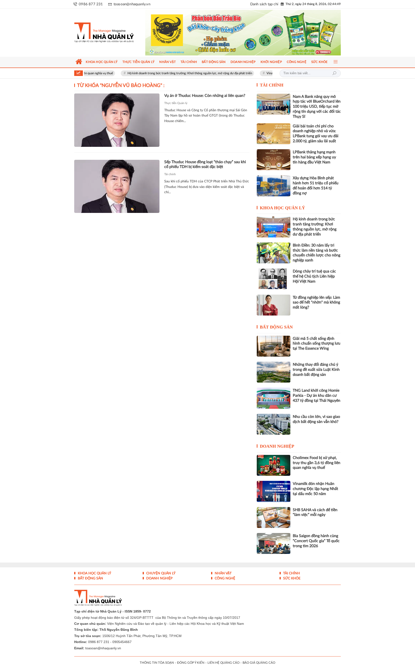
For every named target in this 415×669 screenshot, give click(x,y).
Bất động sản (276, 327)
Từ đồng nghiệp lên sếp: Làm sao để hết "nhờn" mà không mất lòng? (316, 303)
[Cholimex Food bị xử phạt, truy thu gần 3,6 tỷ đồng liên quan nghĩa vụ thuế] (273, 465)
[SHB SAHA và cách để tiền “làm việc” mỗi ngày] (273, 517)
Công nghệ (224, 578)
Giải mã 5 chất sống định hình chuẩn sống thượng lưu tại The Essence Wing (316, 344)
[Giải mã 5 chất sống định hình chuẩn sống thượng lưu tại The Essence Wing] (273, 346)
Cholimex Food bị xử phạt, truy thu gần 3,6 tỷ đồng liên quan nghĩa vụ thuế (316, 463)
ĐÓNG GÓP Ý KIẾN (190, 662)
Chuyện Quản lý (160, 573)
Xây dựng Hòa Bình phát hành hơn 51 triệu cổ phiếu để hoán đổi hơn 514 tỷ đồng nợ (315, 185)
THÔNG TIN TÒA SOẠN (157, 662)
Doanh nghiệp (277, 446)
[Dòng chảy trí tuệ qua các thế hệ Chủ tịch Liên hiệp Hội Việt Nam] (273, 278)
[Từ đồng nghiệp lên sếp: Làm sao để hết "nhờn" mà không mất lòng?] (273, 305)
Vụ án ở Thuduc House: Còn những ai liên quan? (204, 96)
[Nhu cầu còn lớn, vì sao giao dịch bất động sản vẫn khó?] (273, 424)
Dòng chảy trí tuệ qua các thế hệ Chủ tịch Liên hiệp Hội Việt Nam (314, 276)
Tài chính (170, 174)
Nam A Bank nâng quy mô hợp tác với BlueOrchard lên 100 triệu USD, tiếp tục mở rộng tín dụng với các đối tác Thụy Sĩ (317, 106)
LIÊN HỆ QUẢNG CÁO (223, 662)
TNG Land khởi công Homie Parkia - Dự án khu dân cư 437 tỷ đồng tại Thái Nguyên (316, 396)
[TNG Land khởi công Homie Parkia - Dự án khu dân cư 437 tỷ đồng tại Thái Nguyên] (273, 398)
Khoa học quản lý (282, 207)
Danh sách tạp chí (264, 4)
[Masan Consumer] (252, 33)
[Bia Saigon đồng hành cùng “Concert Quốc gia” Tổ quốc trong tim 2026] (273, 543)
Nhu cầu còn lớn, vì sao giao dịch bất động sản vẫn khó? (316, 419)
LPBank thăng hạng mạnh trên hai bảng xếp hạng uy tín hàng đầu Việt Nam (314, 157)
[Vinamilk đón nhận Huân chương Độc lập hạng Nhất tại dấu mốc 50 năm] (273, 491)
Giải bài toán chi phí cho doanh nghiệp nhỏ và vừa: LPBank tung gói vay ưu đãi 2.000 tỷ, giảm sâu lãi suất (315, 133)
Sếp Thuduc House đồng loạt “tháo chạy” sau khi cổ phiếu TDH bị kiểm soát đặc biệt (205, 164)
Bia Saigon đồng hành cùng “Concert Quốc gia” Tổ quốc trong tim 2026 (316, 541)
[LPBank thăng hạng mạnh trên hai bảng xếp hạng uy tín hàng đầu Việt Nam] (273, 159)
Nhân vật (223, 573)
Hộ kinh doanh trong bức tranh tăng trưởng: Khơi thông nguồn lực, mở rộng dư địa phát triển (169, 73)
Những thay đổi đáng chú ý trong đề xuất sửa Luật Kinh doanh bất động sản (316, 370)
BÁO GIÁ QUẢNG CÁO (259, 662)
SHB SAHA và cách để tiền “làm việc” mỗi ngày (315, 512)
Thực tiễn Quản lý (175, 103)
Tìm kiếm (334, 73)
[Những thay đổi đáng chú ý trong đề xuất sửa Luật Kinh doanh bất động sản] (273, 372)
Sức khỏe (291, 578)
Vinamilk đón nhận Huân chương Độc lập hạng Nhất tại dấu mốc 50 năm (315, 489)
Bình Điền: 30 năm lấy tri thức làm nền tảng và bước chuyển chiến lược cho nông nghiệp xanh (316, 252)
